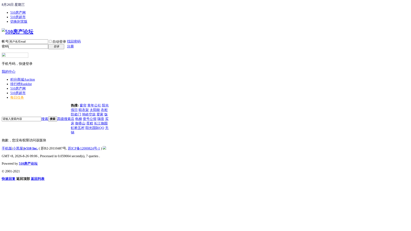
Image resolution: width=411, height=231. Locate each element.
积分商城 (22, 79)
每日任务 (17, 97)
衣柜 (104, 110)
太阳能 (95, 110)
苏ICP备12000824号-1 (84, 148)
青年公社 (94, 105)
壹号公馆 (90, 119)
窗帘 (83, 105)
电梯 (78, 119)
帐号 (5, 41)
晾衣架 (84, 110)
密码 (5, 46)
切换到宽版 (18, 21)
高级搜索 (64, 119)
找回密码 (74, 41)
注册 (70, 46)
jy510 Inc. (31, 148)
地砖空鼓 (89, 114)
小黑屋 (18, 148)
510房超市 (18, 17)
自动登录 (59, 41)
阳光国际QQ (94, 128)
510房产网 (18, 12)
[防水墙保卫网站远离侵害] (104, 148)
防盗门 (76, 114)
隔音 (100, 119)
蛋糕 (89, 123)
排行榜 (21, 84)
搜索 (44, 119)
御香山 (80, 123)
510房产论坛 (28, 163)
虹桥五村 (78, 128)
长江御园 (101, 123)
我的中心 (8, 71)
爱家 (100, 114)
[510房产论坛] (17, 31)
